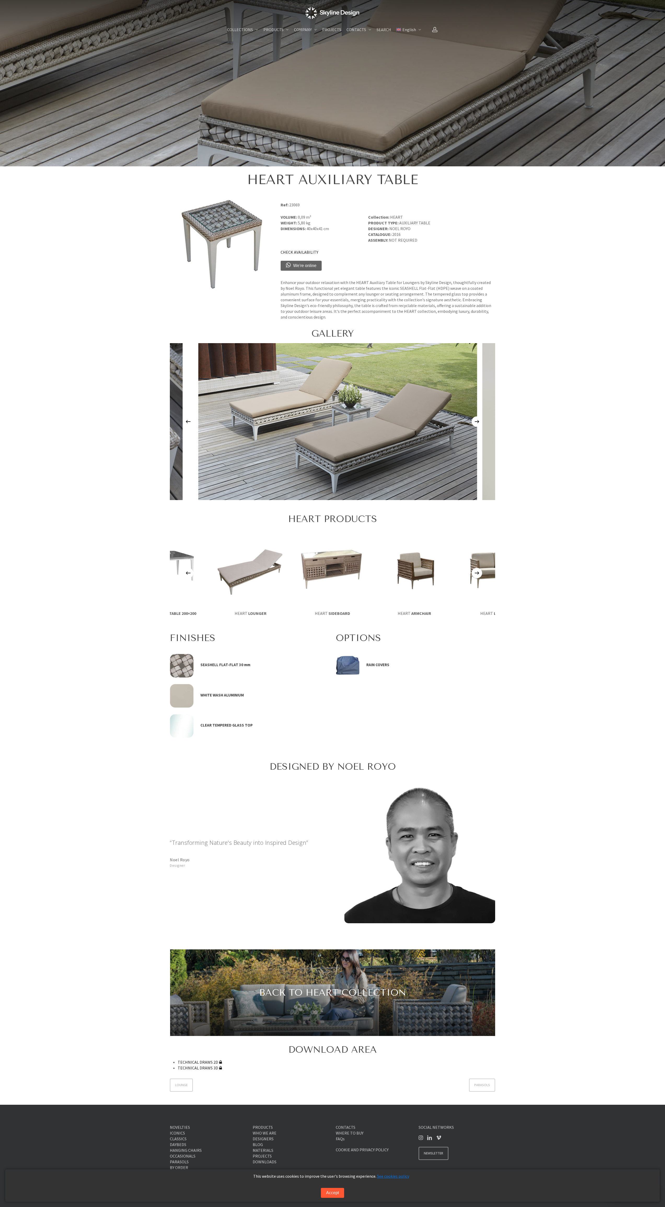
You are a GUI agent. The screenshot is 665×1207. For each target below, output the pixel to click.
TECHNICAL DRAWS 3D (198, 1067)
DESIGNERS (263, 1138)
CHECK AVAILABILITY (299, 252)
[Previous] (188, 421)
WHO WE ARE (264, 1133)
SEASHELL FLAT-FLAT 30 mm (225, 664)
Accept (332, 1193)
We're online (304, 265)
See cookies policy (393, 1176)
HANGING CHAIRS (186, 1150)
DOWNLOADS (264, 1161)
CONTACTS (345, 1127)
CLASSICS (178, 1138)
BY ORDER (179, 1167)
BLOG (258, 1144)
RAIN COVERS (377, 664)
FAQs (340, 1138)
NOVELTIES (180, 1127)
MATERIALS (263, 1150)
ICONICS (177, 1133)
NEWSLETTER (433, 1153)
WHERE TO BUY (349, 1133)
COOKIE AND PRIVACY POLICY (362, 1149)
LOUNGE (181, 1085)
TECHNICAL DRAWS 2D (198, 1062)
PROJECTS (262, 1156)
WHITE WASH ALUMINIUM (222, 695)
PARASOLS (482, 1085)
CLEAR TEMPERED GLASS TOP (226, 725)
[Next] (477, 421)
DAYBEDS (178, 1144)
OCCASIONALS (182, 1156)
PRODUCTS (263, 1127)
